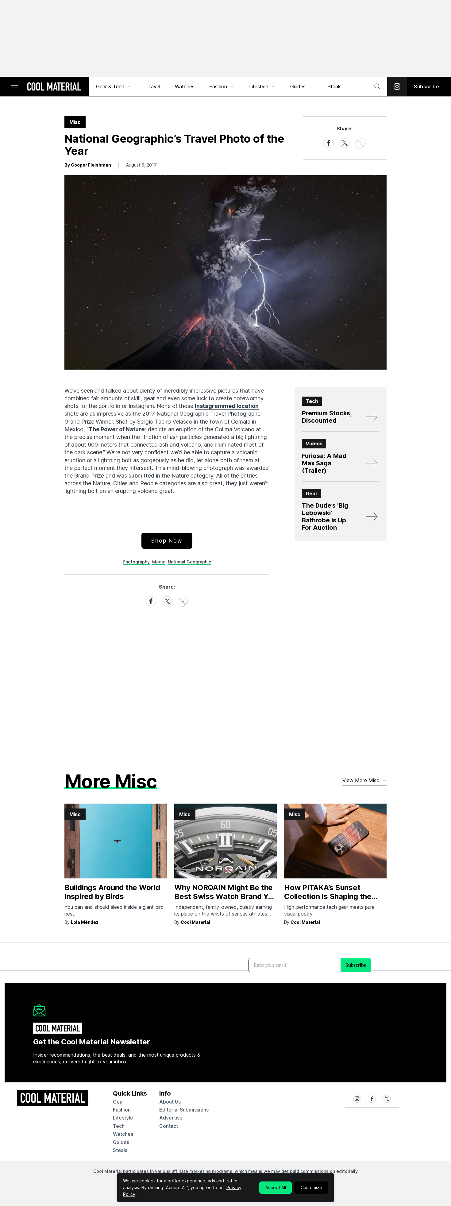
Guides (298, 86)
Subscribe (426, 86)
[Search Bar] (377, 86)
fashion (122, 1110)
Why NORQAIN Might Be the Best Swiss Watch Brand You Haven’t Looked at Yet (225, 896)
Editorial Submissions (184, 1110)
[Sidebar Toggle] (14, 86)
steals (334, 86)
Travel (153, 86)
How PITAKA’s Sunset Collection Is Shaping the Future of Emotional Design (331, 896)
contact (168, 1126)
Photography (136, 561)
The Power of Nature (117, 429)
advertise (171, 1118)
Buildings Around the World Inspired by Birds (112, 892)
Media (158, 561)
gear (118, 1102)
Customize (311, 1187)
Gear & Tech (110, 86)
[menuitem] (114, 86)
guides (121, 1142)
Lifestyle (258, 86)
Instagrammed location (227, 406)
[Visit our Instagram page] (397, 86)
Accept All (275, 1187)
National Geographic (189, 561)
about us (170, 1102)
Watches (185, 86)
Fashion (218, 86)
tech (119, 1126)
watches (123, 1134)
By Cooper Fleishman (87, 164)
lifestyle (123, 1118)
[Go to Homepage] (54, 87)
